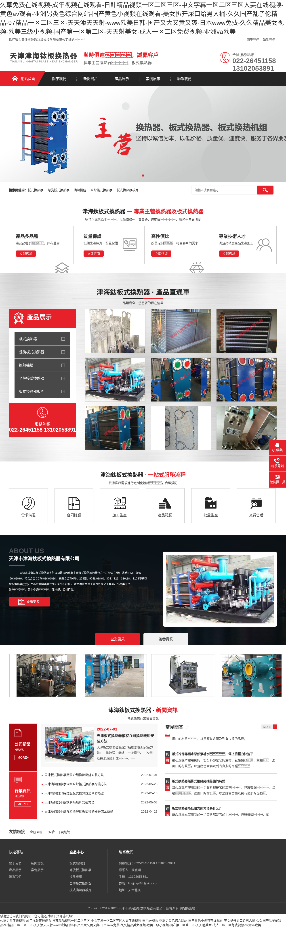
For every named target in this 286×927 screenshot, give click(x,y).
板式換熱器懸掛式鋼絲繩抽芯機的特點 (198, 770)
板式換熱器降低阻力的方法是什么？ (197, 797)
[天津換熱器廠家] (246, 380)
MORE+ (23, 757)
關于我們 (253, 39)
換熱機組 (80, 190)
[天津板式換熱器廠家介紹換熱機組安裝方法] (69, 762)
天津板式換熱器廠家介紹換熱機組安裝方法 (74, 775)
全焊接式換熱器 (101, 190)
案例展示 (153, 79)
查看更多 (33, 602)
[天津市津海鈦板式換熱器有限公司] (43, 63)
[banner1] (143, 134)
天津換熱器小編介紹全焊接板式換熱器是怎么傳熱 (78, 811)
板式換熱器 (36, 190)
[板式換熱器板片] (115, 331)
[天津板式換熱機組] (115, 380)
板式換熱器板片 (128, 190)
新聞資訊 (90, 79)
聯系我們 (269, 39)
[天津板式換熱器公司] (246, 331)
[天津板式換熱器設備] (181, 380)
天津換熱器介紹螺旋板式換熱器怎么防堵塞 (74, 793)
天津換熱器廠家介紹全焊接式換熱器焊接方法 (75, 784)
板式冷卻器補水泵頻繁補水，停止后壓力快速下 (212, 743)
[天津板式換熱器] (115, 428)
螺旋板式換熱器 (59, 190)
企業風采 (117, 639)
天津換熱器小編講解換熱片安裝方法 (69, 802)
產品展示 (122, 79)
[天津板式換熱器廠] (181, 331)
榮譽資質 (166, 639)
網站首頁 (28, 79)
